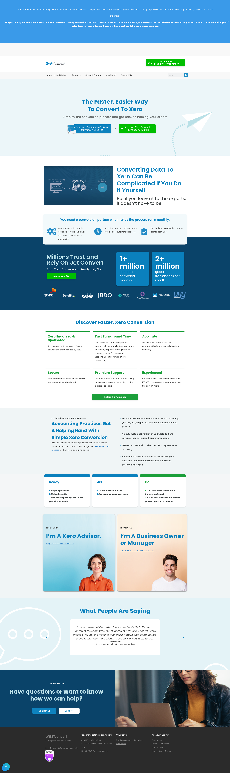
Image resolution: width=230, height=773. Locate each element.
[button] (79, 186)
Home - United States (56, 75)
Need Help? (111, 75)
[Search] (186, 75)
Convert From (92, 75)
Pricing (75, 75)
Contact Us (126, 75)
